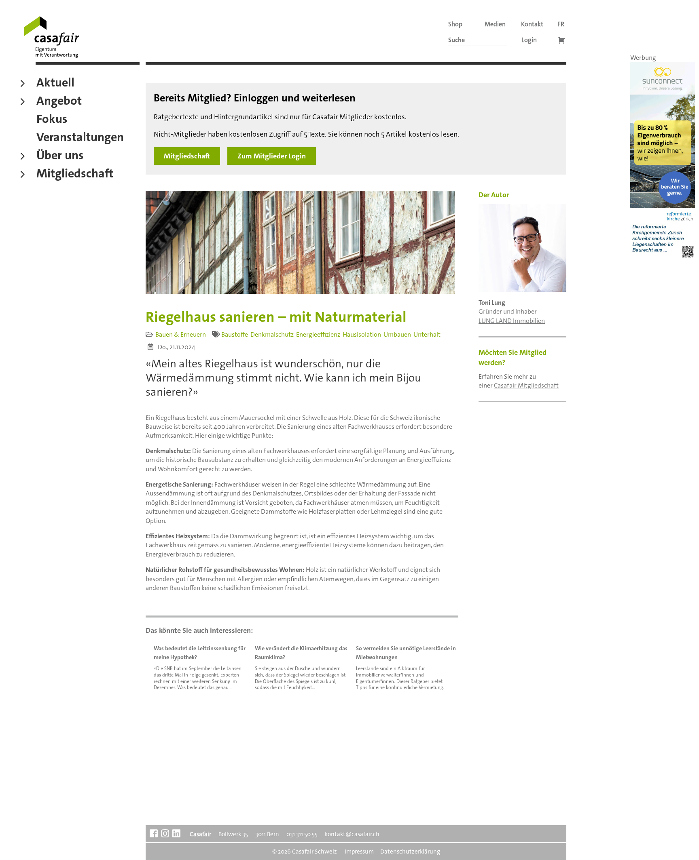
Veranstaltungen (80, 138)
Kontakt (532, 24)
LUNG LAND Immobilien (512, 320)
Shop (455, 24)
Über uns (60, 156)
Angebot (59, 102)
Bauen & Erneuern (180, 334)
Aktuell (55, 84)
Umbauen (397, 334)
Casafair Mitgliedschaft (526, 385)
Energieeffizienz (318, 334)
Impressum (359, 851)
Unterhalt (427, 334)
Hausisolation (362, 334)
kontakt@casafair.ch (352, 834)
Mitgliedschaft (74, 174)
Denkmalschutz (272, 334)
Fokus (52, 120)
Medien (495, 24)
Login (529, 40)
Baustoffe (234, 334)
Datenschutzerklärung (410, 851)
